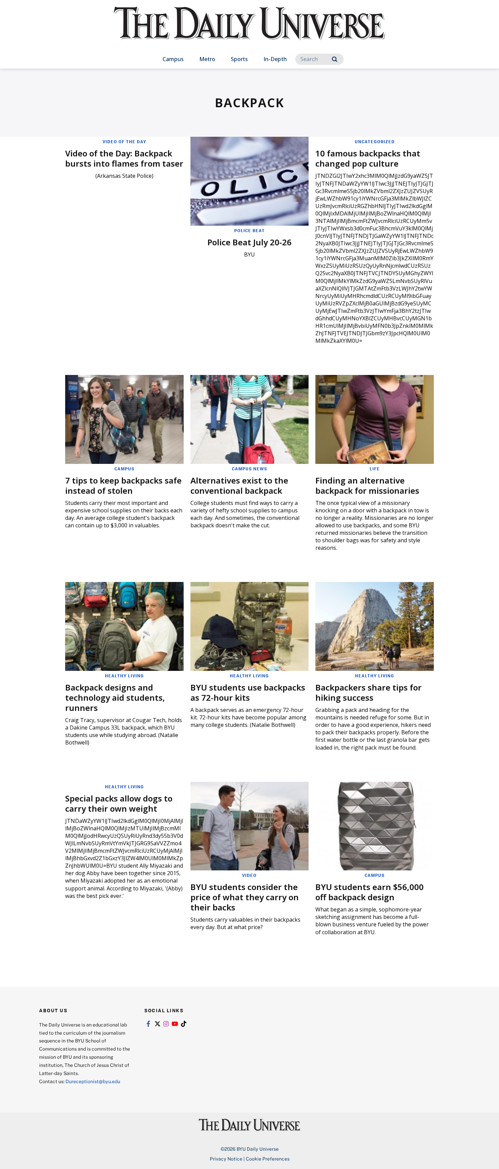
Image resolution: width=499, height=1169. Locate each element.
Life (375, 468)
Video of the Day (124, 141)
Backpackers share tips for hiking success (368, 692)
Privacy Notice (226, 1159)
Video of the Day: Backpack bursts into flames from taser (124, 158)
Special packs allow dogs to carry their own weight (118, 803)
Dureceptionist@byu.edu (93, 1081)
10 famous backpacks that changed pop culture (367, 158)
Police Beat (249, 230)
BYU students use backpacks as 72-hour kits (247, 692)
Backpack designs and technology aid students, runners (115, 697)
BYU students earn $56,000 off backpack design (369, 892)
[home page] (249, 30)
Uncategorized (375, 141)
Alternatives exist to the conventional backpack (239, 485)
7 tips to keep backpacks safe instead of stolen (123, 485)
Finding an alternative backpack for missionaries (367, 485)
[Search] (334, 59)
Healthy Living (124, 675)
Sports (239, 59)
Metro (207, 59)
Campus (173, 59)
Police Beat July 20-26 (249, 242)
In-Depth (275, 59)
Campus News (249, 468)
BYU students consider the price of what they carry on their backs (244, 897)
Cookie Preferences (268, 1159)
